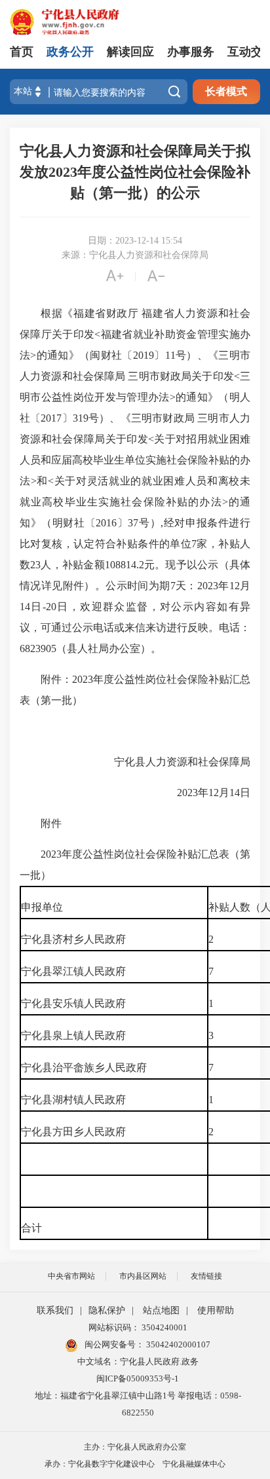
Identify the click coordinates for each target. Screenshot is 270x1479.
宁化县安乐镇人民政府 (73, 1003)
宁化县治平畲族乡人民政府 (84, 1067)
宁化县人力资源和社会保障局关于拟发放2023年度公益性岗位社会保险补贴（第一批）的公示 (135, 172)
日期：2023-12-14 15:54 (135, 241)
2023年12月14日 (174, 792)
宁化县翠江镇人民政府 (73, 971)
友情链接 (206, 1276)
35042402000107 (177, 1344)
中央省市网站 (71, 1276)
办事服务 (190, 51)
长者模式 (226, 91)
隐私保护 (106, 1310)
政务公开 (70, 51)
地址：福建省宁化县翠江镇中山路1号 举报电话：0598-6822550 (138, 1404)
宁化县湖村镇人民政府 (73, 1099)
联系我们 (55, 1310)
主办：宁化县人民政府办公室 (135, 1447)
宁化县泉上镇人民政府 (73, 1035)
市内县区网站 (142, 1276)
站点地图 (161, 1310)
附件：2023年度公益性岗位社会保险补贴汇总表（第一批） (135, 690)
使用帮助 (215, 1310)
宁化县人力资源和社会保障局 (182, 761)
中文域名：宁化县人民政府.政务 (138, 1361)
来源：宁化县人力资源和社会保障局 (135, 255)
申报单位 (42, 907)
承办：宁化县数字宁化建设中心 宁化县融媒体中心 (135, 1464)
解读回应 (130, 51)
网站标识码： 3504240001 (137, 1327)
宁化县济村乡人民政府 (73, 939)
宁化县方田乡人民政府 (73, 1131)
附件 (51, 823)
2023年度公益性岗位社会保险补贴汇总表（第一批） (135, 865)
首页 (21, 51)
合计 (31, 1227)
